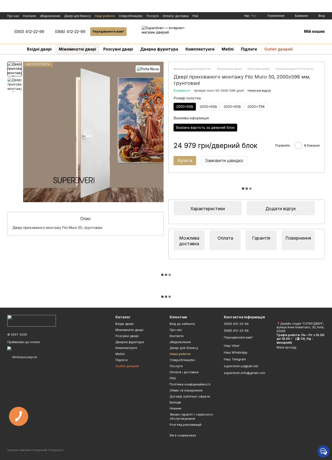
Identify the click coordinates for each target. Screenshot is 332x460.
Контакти (29, 16)
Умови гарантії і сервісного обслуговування (191, 416)
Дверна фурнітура (159, 49)
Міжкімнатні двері (77, 49)
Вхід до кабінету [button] (182, 324)
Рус (254, 15)
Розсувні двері (118, 49)
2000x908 (232, 106)
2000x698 (208, 106)
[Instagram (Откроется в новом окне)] (225, 16)
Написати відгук (259, 90)
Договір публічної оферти (190, 396)
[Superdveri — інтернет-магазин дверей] (31, 320)
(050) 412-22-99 (29, 32)
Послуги (153, 16)
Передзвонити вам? (108, 31)
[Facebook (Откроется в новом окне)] (219, 16)
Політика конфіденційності (190, 384)
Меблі (228, 49)
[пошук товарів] (305, 49)
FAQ (195, 16)
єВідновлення (50, 16)
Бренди (175, 402)
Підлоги (249, 49)
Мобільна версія (24, 357)
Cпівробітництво (131, 16)
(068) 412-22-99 (70, 32)
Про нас (13, 16)
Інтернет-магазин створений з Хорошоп (35, 450)
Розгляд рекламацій (185, 424)
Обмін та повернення (186, 390)
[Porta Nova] (148, 68)
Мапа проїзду (287, 347)
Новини (175, 408)
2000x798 (256, 106)
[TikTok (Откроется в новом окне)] (236, 16)
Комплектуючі (199, 49)
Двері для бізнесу (77, 16)
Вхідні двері (39, 49)
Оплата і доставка (176, 16)
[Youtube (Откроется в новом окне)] (230, 16)
